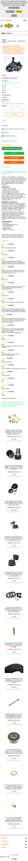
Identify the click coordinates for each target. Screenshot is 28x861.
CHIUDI (14, 15)
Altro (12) (13, 162)
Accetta (19, 11)
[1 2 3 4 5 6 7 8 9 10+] (14, 109)
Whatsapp (9, 20)
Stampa (6, 125)
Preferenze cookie (5, 856)
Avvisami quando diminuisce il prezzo (14, 129)
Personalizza (10, 11)
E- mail (2, 20)
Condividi (6, 132)
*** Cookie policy (14, 8)
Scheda (14, 153)
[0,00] (25, 26)
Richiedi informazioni (9, 136)
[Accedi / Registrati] (21, 26)
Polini (10, 172)
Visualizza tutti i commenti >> (9, 398)
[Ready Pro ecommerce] (14, 859)
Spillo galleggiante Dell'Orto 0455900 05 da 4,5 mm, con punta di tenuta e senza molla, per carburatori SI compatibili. (13, 644)
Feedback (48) (14, 157)
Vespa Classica (6, 33)
